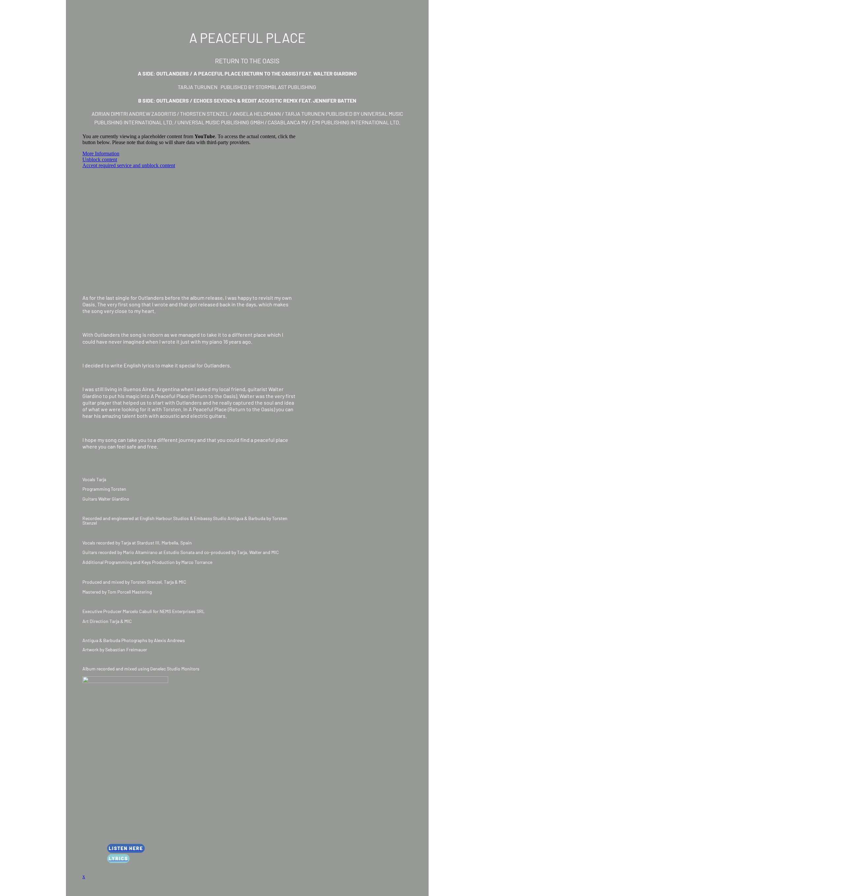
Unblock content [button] (99, 159)
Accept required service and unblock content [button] (128, 165)
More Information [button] (100, 153)
